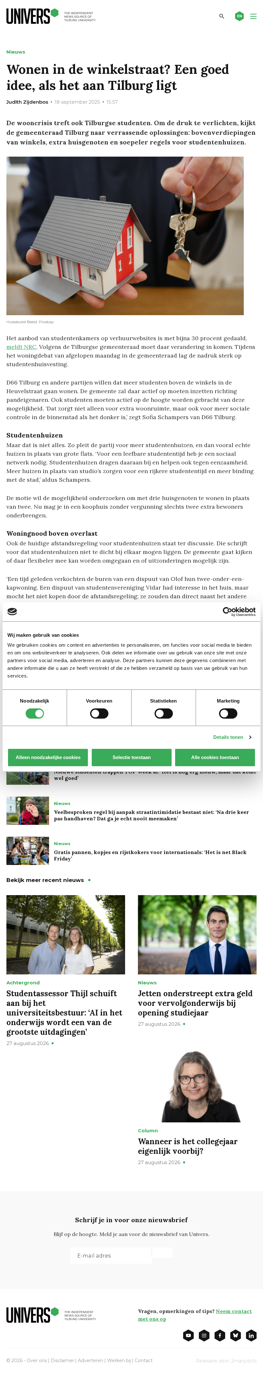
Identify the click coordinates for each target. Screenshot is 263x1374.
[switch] (99, 713)
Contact (144, 1360)
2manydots (244, 1361)
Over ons (37, 1360)
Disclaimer (62, 1360)
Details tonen (228, 737)
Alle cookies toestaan (215, 757)
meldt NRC (21, 346)
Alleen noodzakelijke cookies (48, 757)
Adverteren (90, 1360)
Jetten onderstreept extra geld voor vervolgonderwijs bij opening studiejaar (195, 1003)
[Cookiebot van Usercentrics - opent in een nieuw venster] (227, 612)
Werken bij (119, 1360)
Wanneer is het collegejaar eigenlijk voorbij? (188, 1146)
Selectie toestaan (132, 757)
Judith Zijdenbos (27, 102)
